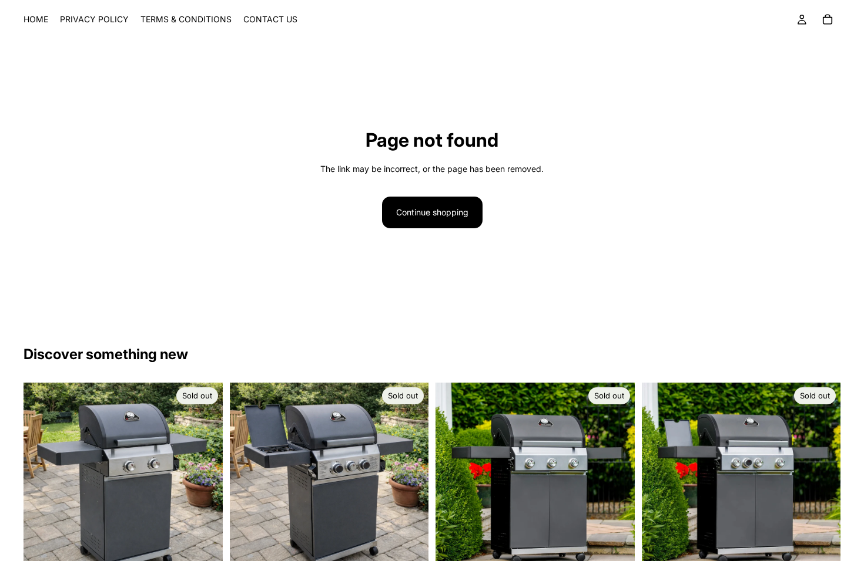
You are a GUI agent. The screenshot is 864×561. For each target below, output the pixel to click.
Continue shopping (432, 212)
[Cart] (827, 19)
